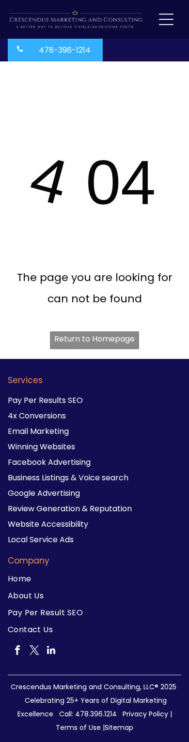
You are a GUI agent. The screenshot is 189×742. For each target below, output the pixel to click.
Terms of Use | (80, 727)
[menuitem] (95, 578)
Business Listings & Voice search (68, 477)
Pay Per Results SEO (45, 400)
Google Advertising (44, 493)
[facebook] (17, 651)
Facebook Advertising (49, 462)
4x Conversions (37, 415)
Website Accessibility (48, 524)
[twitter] (34, 651)
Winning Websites (41, 446)
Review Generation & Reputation (70, 508)
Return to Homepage (94, 338)
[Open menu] (166, 19)
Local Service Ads (41, 539)
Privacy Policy (145, 714)
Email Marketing (38, 431)
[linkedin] (51, 651)
